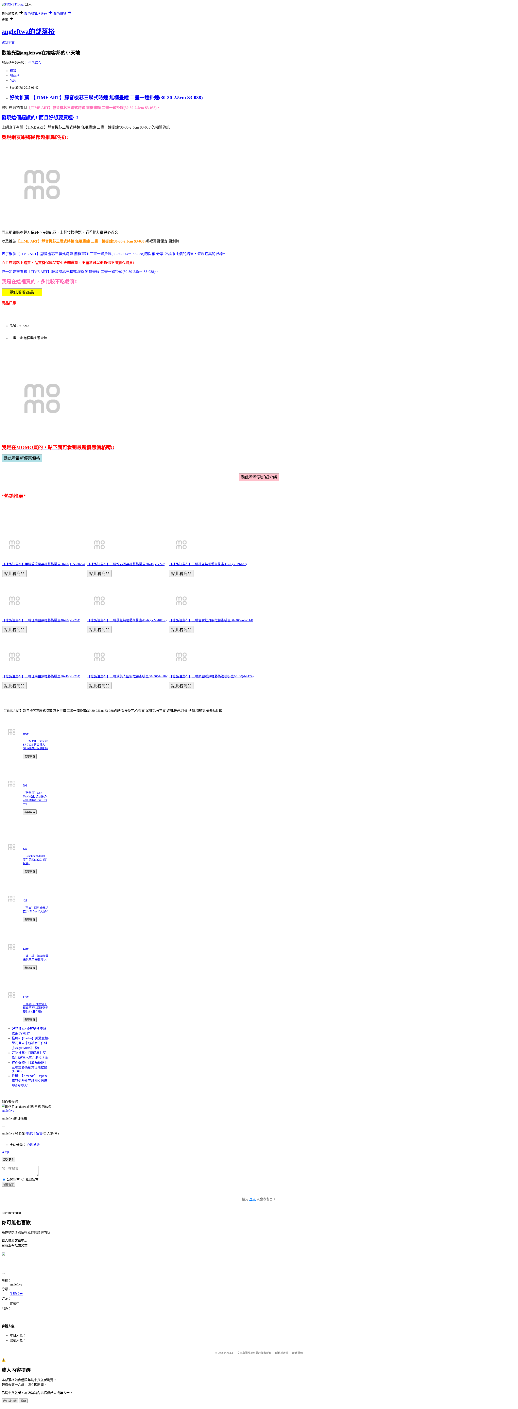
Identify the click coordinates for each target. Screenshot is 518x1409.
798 (25, 785)
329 (25, 848)
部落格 (14, 75)
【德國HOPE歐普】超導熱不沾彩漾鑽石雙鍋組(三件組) (35, 1008)
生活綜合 (34, 62)
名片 (13, 80)
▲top (5, 1152)
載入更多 (8, 1159)
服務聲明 (297, 1352)
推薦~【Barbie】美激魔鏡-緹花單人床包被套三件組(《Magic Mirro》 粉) (30, 1043)
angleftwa (8, 1110)
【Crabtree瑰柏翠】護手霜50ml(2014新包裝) (35, 860)
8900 (26, 733)
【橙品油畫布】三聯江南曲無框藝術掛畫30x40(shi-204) (41, 676)
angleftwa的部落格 (28, 31)
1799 (26, 996)
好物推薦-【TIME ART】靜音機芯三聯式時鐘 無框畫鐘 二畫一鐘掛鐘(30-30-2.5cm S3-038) (106, 97)
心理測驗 (33, 1144)
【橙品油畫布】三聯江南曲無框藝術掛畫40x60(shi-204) (41, 620)
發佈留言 (8, 1184)
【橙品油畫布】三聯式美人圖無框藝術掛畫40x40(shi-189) (127, 676)
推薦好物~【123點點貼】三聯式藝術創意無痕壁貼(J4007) (30, 1067)
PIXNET (228, 1352)
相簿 (13, 70)
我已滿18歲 (10, 1401)
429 (25, 900)
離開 (23, 1401)
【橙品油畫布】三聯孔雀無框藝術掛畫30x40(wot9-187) (208, 564)
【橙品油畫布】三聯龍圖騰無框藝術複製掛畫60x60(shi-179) (211, 676)
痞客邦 (30, 1133)
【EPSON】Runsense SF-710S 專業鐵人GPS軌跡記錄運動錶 (35, 745)
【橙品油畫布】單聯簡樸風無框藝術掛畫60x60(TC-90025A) (44, 564)
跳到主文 (8, 42)
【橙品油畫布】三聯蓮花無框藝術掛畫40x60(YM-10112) (127, 620)
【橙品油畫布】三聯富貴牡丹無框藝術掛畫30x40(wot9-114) (211, 620)
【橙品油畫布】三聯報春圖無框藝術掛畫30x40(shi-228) (126, 564)
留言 (39, 1133)
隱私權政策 (281, 1352)
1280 (26, 948)
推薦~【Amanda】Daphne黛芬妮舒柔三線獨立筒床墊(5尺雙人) (30, 1080)
